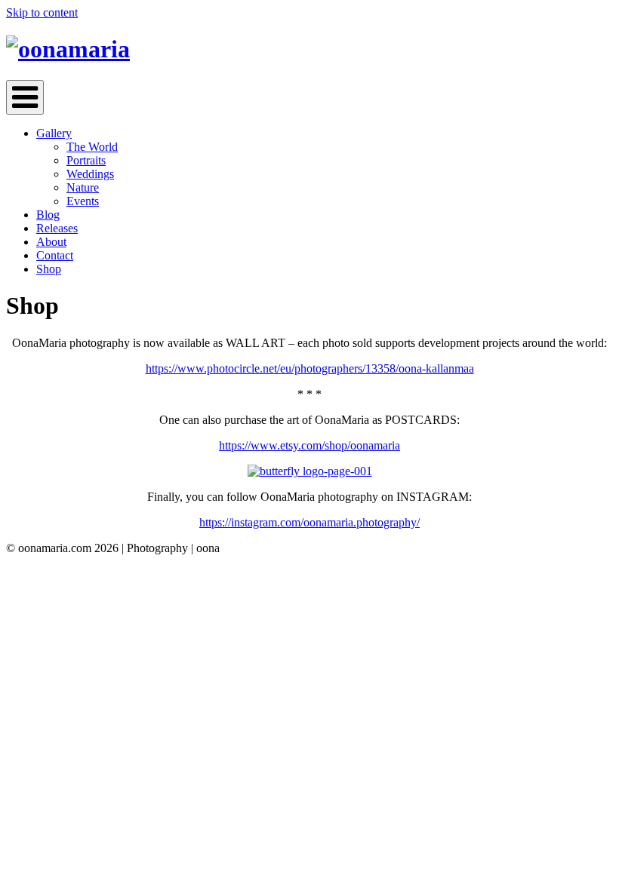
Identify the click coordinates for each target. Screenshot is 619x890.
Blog (48, 214)
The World (92, 146)
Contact (54, 255)
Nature (82, 187)
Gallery (54, 133)
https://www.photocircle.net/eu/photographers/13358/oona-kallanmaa (310, 368)
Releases (57, 228)
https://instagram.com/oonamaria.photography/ (309, 522)
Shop (48, 268)
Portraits (86, 160)
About (51, 241)
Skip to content (42, 12)
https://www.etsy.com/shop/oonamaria (309, 445)
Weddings (90, 173)
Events (82, 201)
